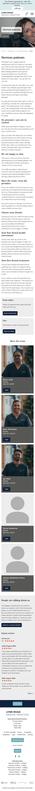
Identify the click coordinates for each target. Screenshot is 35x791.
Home (3, 51)
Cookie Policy (21, 735)
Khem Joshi (8, 380)
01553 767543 (12, 290)
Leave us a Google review (12, 625)
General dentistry (22, 51)
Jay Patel (6, 479)
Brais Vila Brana (10, 429)
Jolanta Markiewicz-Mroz (14, 578)
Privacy (19, 732)
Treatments (11, 51)
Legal (13, 735)
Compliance (6, 735)
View (6, 390)
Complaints (27, 732)
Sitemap (30, 735)
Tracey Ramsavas (10, 528)
